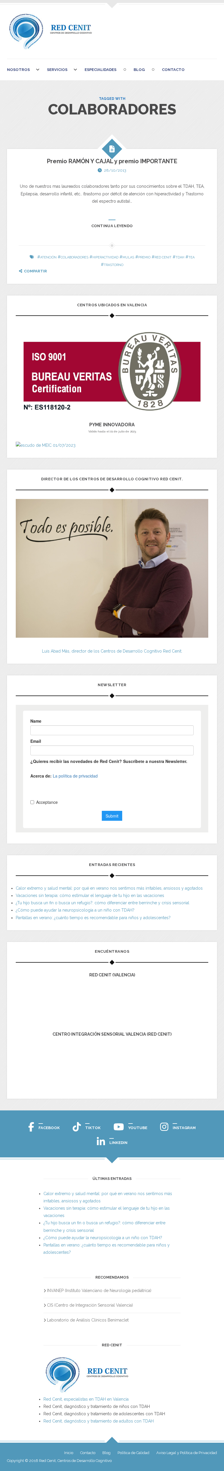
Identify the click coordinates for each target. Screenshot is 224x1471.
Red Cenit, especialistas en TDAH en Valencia (86, 1399)
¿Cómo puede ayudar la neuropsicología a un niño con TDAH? (75, 910)
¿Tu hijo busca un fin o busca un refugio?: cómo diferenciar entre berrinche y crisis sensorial (102, 902)
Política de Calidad (133, 1453)
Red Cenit (163, 257)
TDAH (180, 257)
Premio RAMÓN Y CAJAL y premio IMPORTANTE (112, 161)
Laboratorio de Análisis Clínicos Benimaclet (88, 1320)
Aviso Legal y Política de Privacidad (186, 1453)
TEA (191, 257)
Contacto (173, 69)
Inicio (68, 1453)
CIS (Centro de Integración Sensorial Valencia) (90, 1305)
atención (48, 257)
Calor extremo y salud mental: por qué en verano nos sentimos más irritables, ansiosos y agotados (109, 888)
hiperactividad (105, 257)
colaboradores (74, 257)
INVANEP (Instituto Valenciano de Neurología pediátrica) (99, 1290)
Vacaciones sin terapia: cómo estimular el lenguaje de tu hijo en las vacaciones (90, 895)
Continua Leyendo (112, 226)
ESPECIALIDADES (100, 69)
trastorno (113, 265)
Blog (139, 69)
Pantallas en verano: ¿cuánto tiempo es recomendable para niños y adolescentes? (93, 917)
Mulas (128, 257)
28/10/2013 (115, 170)
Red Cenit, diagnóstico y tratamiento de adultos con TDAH (98, 1421)
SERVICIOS (57, 69)
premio (144, 257)
